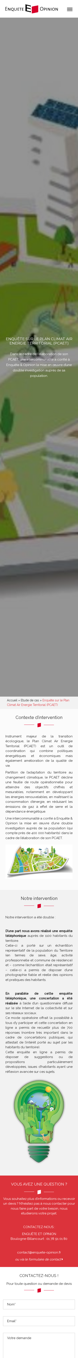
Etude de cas (30, 700)
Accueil (12, 700)
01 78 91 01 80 (56, 1239)
